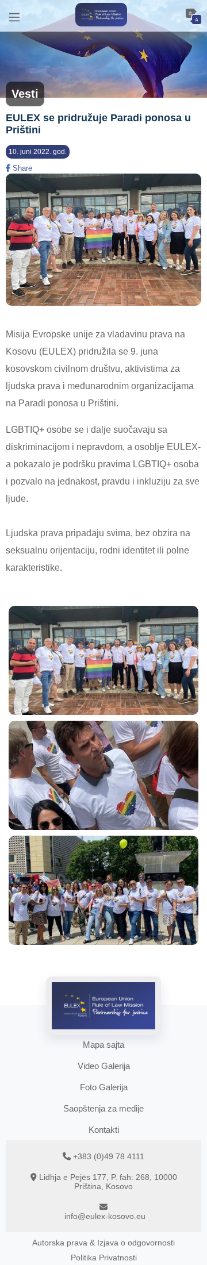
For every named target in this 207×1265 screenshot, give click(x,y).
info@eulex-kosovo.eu (104, 1216)
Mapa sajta (103, 1044)
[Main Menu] (14, 16)
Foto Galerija (104, 1087)
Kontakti (104, 1130)
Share (21, 168)
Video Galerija (104, 1066)
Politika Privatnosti (104, 1257)
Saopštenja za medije (103, 1108)
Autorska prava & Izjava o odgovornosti (103, 1242)
